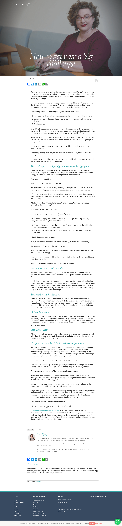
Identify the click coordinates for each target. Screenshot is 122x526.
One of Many (21, 5)
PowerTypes (17, 511)
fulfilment (38, 482)
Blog (15, 504)
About (30, 430)
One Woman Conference (40, 515)
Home (15, 500)
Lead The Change (38, 511)
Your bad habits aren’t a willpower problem (69, 509)
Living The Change (38, 513)
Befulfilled (36, 502)
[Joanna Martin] (31, 440)
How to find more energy (64, 500)
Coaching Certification (39, 500)
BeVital (35, 507)
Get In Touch (17, 515)
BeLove (35, 504)
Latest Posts (39, 430)
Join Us (16, 509)
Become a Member (19, 502)
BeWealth (36, 509)
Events (15, 507)
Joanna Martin (42, 434)
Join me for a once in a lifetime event (45, 411)
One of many (46, 436)
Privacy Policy (17, 513)
